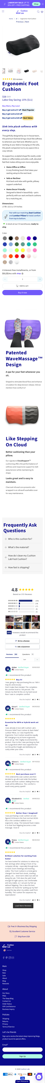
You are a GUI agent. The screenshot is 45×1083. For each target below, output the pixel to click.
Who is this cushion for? (20, 539)
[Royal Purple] (28, 238)
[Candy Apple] (16, 256)
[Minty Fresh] (4, 250)
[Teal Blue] (28, 244)
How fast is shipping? (19, 567)
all (16, 19)
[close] (43, 4)
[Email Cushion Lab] (13, 958)
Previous (19, 21)
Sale (4, 975)
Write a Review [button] (24, 641)
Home (11, 19)
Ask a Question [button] (24, 647)
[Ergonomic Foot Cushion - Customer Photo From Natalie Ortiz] (18, 618)
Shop (36, 4)
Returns (5, 1021)
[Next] (39, 45)
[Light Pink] (28, 250)
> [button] (23, 905)
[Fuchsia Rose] (34, 250)
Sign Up (22, 1056)
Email (5, 1044)
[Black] (10, 238)
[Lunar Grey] (22, 238)
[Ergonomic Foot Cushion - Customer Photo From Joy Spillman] (36, 618)
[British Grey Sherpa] (10, 262)
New (4, 973)
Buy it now (22, 292)
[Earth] (16, 238)
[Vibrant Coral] (4, 256)
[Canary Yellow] (22, 250)
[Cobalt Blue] (4, 244)
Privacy (5, 1024)
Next (27, 21)
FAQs (4, 996)
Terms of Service (8, 1027)
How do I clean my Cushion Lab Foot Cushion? (22, 557)
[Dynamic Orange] (10, 256)
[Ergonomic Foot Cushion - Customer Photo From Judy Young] (10, 625)
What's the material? (18, 547)
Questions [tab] (26, 654)
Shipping (5, 1018)
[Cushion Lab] (22, 12)
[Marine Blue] (10, 244)
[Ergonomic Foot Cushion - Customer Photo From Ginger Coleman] (27, 625)
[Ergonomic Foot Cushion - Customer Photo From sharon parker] (27, 618)
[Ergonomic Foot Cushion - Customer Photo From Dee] (36, 625)
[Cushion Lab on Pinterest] (6, 958)
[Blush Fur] (28, 256)
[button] (34, 700)
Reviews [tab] (9, 654)
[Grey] (4, 238)
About (4, 978)
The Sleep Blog (7, 998)
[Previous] (6, 45)
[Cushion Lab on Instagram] (10, 958)
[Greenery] (34, 244)
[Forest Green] (16, 244)
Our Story (5, 993)
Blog (4, 981)
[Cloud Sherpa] (16, 262)
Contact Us (6, 1001)
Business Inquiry (8, 1009)
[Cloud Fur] (34, 256)
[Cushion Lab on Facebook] (3, 958)
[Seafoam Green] (10, 250)
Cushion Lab (25, 1069)
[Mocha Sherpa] (4, 262)
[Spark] (16, 250)
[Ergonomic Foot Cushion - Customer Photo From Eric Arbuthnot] (18, 625)
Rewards (5, 983)
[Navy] (34, 238)
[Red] (22, 256)
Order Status (7, 1004)
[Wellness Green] (22, 244)
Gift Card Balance (8, 1006)
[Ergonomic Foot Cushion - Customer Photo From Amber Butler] (10, 618)
